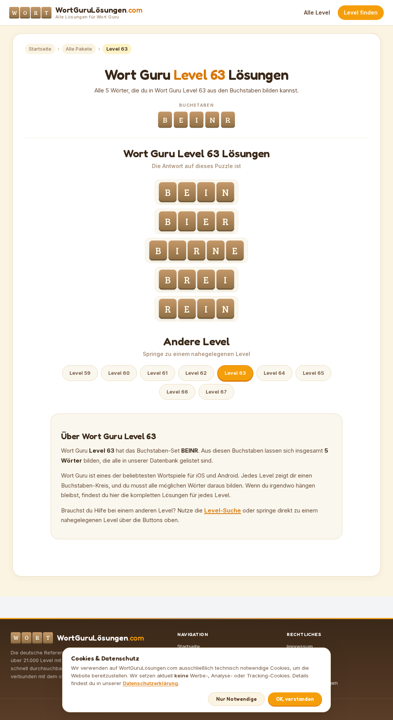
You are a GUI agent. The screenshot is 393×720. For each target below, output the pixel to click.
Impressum (300, 646)
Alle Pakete (79, 49)
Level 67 (216, 392)
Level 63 (235, 373)
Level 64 (274, 373)
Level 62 (196, 373)
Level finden (361, 12)
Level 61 (157, 373)
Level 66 (177, 392)
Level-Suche (222, 510)
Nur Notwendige (236, 699)
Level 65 (313, 373)
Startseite (40, 49)
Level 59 (80, 373)
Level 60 (119, 373)
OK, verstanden (295, 699)
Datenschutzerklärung (150, 683)
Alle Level (317, 12)
